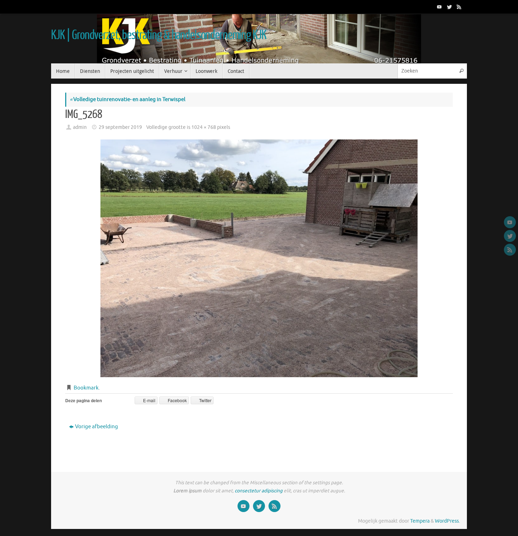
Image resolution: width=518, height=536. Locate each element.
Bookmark (86, 388)
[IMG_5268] (259, 258)
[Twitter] (449, 7)
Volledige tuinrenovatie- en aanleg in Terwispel (127, 99)
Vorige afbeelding (96, 426)
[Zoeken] (461, 71)
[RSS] (458, 7)
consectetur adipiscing (259, 491)
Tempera (420, 521)
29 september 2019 (120, 127)
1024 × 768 (203, 127)
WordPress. (447, 521)
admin (80, 127)
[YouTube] (439, 7)
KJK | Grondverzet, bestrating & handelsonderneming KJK (158, 35)
